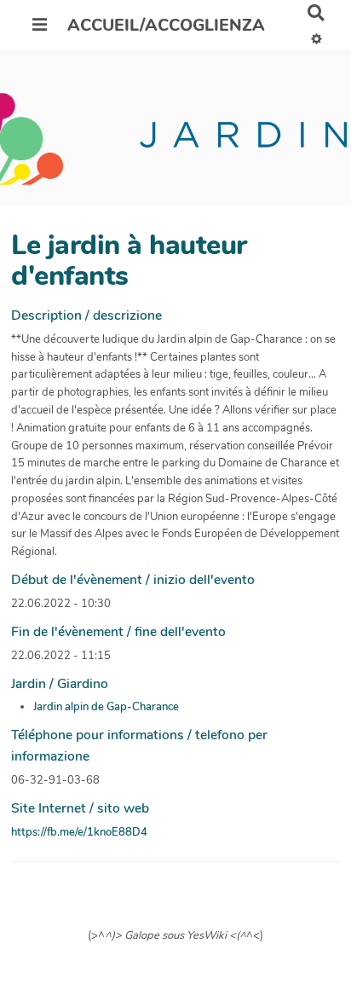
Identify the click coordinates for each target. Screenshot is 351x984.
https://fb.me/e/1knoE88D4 (79, 832)
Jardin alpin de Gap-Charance (106, 707)
